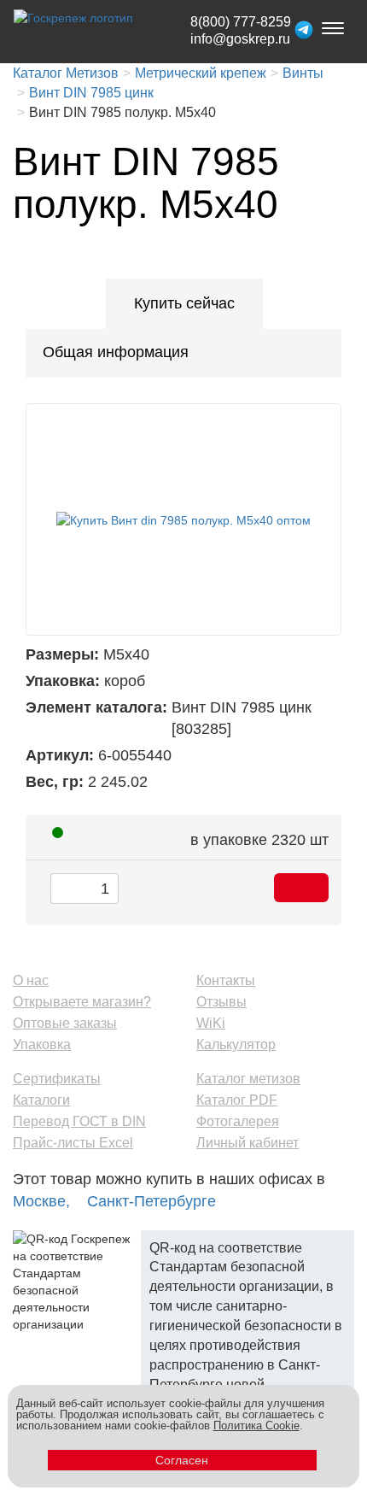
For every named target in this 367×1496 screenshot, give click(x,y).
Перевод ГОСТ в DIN (79, 1121)
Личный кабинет (247, 1142)
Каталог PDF (236, 1100)
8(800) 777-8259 (240, 22)
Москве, (41, 1201)
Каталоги (41, 1100)
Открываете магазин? (82, 1001)
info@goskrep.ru (240, 39)
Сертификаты (57, 1078)
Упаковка (42, 1044)
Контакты (225, 980)
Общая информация (116, 352)
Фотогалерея (237, 1121)
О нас (31, 980)
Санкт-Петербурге (151, 1201)
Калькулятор (236, 1044)
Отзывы (221, 1001)
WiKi (210, 1023)
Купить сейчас (184, 303)
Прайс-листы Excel (73, 1142)
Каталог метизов (248, 1078)
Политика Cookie (256, 1425)
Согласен (181, 1460)
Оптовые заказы (65, 1023)
